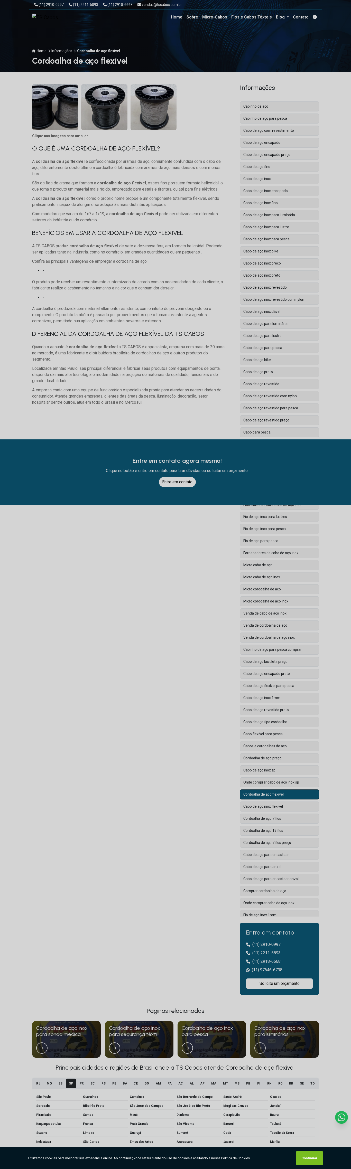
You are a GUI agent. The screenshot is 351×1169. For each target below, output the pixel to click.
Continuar (309, 1158)
